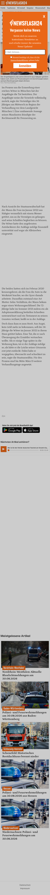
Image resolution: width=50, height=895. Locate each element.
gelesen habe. (34, 60)
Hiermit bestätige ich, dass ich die (26, 57)
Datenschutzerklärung (19, 60)
